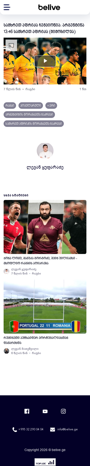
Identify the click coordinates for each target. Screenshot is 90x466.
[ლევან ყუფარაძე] (6, 271)
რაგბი (30, 89)
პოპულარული (30, 106)
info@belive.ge (67, 429)
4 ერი (51, 106)
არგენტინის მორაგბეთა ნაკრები (29, 114)
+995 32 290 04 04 (30, 429)
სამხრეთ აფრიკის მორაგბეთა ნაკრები (34, 124)
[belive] (49, 7)
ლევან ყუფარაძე (45, 167)
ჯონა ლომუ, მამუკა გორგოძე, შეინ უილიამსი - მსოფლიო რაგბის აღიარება (40, 261)
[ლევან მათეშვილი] (6, 351)
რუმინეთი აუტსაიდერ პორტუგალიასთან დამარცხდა (36, 340)
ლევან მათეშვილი (25, 349)
